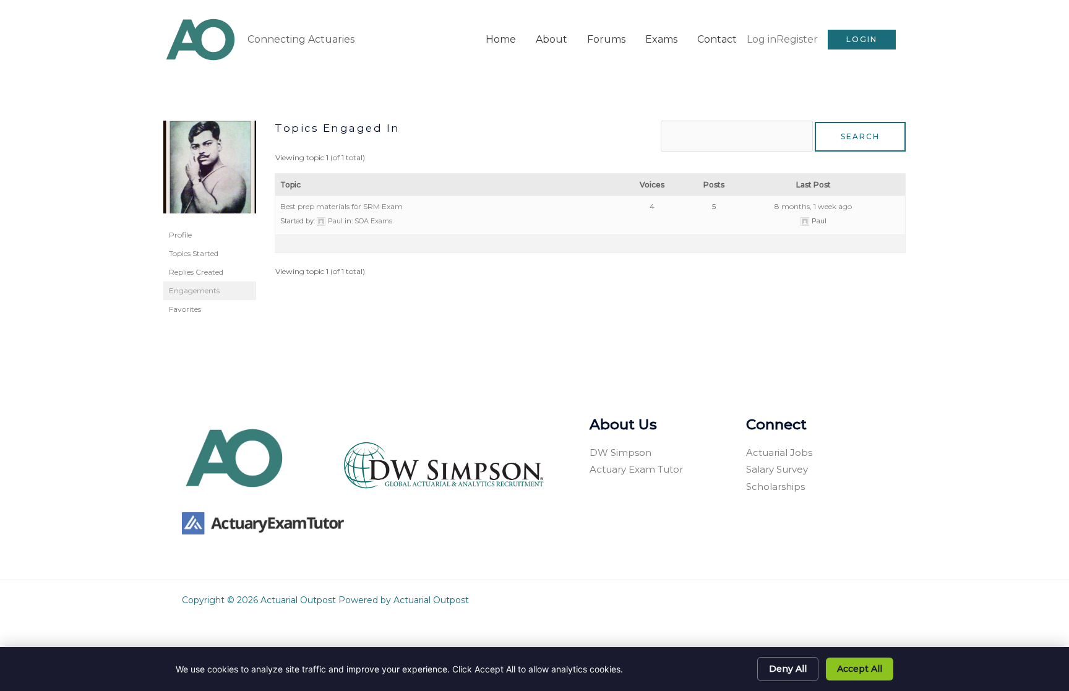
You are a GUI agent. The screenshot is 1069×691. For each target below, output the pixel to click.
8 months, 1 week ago (813, 206)
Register (797, 39)
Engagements (194, 290)
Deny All (788, 668)
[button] (862, 39)
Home (501, 39)
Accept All (859, 668)
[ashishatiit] (209, 172)
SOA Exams (373, 221)
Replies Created (196, 272)
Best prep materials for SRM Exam (341, 206)
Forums (606, 39)
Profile (180, 234)
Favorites (185, 309)
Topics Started (193, 253)
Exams (661, 39)
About (551, 39)
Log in (761, 39)
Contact (717, 39)
